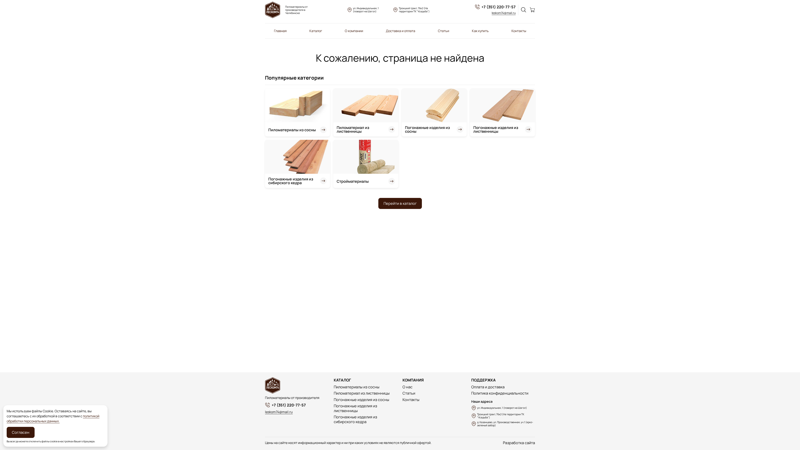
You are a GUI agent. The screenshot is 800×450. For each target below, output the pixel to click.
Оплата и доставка (488, 387)
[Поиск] (523, 10)
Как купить (480, 31)
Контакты (518, 31)
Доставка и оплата (400, 31)
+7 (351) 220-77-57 (498, 6)
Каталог (315, 31)
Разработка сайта (519, 442)
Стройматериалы (353, 181)
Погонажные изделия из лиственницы (495, 129)
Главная (280, 31)
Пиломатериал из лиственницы (353, 129)
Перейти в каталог (400, 203)
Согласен (20, 432)
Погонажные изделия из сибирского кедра (290, 180)
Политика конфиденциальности (499, 393)
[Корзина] (532, 10)
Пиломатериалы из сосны (292, 129)
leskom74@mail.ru (504, 13)
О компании (354, 31)
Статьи (443, 31)
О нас (407, 387)
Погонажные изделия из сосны (427, 129)
